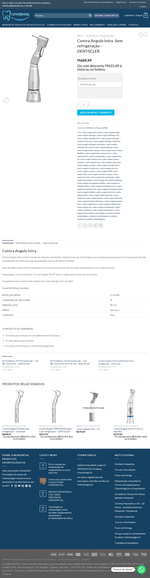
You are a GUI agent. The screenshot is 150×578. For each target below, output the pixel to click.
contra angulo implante (113, 198)
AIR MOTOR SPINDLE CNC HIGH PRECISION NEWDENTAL (60, 496)
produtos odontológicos (95, 219)
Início (80, 36)
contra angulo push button (102, 210)
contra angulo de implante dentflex (91, 183)
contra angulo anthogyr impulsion (106, 141)
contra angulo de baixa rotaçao (99, 174)
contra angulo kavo (90, 204)
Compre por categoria (59, 25)
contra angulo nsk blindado (103, 207)
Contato (143, 6)
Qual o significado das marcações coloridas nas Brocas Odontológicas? (93, 481)
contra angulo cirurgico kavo (108, 165)
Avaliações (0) (50, 243)
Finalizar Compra (116, 25)
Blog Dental (121, 2)
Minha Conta (80, 25)
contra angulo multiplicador (109, 204)
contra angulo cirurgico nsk (88, 168)
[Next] (147, 418)
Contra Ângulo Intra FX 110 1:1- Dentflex (129, 430)
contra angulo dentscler (105, 192)
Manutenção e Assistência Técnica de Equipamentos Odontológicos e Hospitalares (130, 485)
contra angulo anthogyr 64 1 (88, 138)
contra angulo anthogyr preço (106, 147)
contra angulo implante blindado (90, 201)
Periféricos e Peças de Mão (100, 36)
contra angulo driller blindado (101, 195)
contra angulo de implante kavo (103, 186)
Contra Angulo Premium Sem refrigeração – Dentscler (15, 430)
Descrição (8, 243)
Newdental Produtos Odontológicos (98, 2)
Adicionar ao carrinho (95, 112)
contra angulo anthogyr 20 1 (108, 135)
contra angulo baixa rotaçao (88, 150)
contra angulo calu (92, 162)
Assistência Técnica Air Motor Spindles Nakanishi (130, 496)
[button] (141, 569)
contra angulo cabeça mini (90, 159)
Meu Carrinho (97, 25)
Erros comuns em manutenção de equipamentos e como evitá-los (59, 468)
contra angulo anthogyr (86, 135)
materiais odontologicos (99, 216)
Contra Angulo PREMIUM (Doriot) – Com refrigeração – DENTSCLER (56, 430)
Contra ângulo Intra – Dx (88, 429)
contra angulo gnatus (94, 198)
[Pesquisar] (90, 15)
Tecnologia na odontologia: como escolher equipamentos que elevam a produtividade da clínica (60, 512)
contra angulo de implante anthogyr (107, 180)
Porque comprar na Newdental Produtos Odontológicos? (130, 535)
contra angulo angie (112, 132)
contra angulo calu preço (111, 162)
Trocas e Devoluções (125, 469)
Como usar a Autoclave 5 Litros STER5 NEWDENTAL (60, 482)
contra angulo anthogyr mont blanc (91, 144)
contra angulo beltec (97, 156)
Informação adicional (28, 243)
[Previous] (2, 418)
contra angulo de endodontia (102, 177)
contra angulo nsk (84, 207)
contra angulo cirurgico (86, 165)
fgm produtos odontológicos (94, 213)
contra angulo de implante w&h (109, 189)
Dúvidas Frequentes (137, 2)
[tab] (8, 243)
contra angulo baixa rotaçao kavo (98, 153)
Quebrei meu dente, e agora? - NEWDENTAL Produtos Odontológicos (92, 469)
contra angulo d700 (104, 171)
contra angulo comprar (86, 171)
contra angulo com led (109, 168)
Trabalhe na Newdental (126, 542)
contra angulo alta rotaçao (92, 132)
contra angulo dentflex (86, 192)
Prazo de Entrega (123, 475)
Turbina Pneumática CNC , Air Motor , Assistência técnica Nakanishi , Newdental (130, 507)
